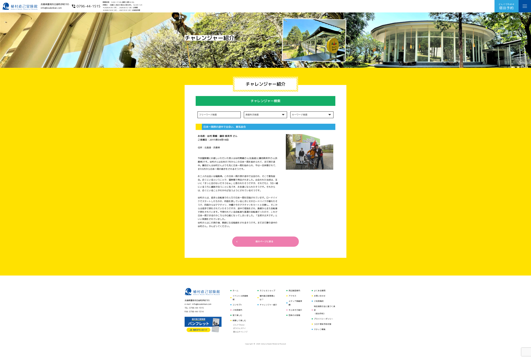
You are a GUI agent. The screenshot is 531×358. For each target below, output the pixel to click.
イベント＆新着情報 (240, 297)
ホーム (235, 290)
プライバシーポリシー (323, 318)
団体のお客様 (294, 315)
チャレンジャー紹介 (268, 304)
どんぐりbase (238, 325)
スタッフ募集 (320, 329)
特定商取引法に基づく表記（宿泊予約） (324, 310)
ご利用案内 (237, 310)
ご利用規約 (319, 301)
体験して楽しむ (239, 320)
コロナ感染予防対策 (322, 324)
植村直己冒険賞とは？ (267, 297)
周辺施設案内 (294, 290)
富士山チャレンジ (240, 331)
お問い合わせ (320, 295)
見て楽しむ (237, 315)
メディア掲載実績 (295, 303)
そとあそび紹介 (295, 310)
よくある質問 (320, 290)
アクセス (292, 295)
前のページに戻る (264, 241)
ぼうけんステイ (239, 328)
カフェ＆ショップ (267, 290)
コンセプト (237, 304)
